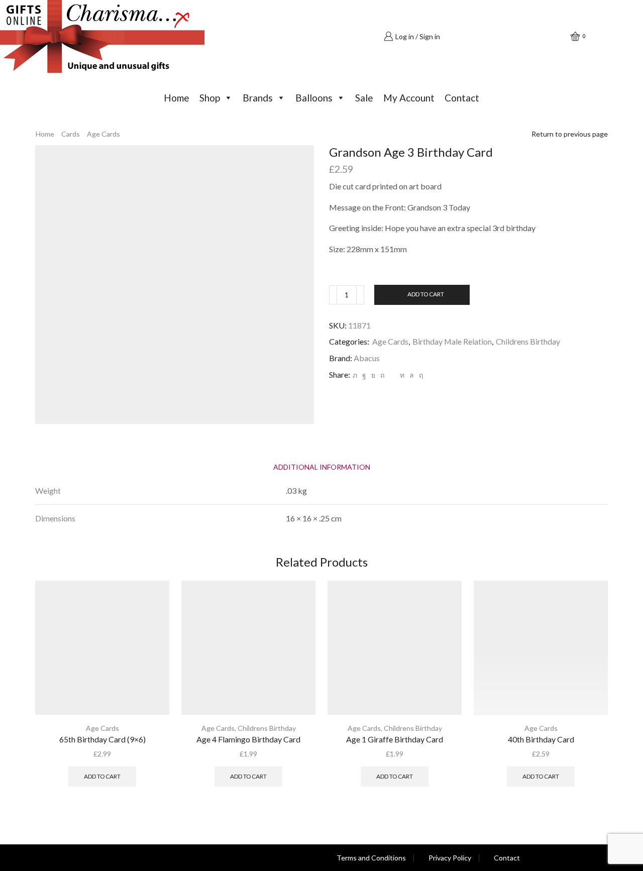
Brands (258, 97)
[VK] (373, 375)
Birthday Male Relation (452, 341)
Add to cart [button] (102, 776)
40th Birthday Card (541, 739)
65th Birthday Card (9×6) (102, 739)
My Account (409, 97)
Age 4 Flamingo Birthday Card (248, 739)
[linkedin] (402, 375)
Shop (209, 97)
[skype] (419, 375)
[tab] (321, 467)
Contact (462, 97)
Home (176, 97)
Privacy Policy (449, 857)
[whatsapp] (411, 375)
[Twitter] (355, 375)
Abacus (367, 358)
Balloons (314, 97)
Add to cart (425, 294)
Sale (364, 97)
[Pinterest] (382, 375)
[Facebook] (364, 375)
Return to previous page (569, 134)
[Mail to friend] (392, 375)
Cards (70, 134)
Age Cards (103, 134)
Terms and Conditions (371, 857)
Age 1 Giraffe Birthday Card (394, 739)
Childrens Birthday (528, 341)
